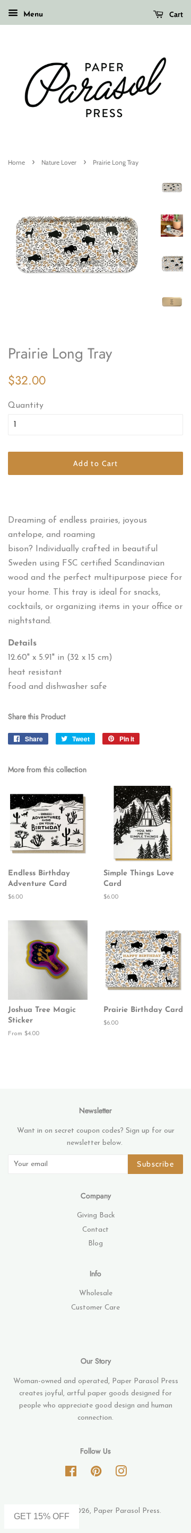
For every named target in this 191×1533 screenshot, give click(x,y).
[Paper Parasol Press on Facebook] (71, 1474)
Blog (95, 1243)
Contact (95, 1229)
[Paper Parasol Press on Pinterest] (96, 1474)
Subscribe (155, 1164)
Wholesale (95, 1293)
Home (16, 162)
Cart (175, 14)
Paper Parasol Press (126, 1511)
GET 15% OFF (42, 1516)
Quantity (26, 405)
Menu (32, 15)
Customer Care (95, 1307)
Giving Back (96, 1215)
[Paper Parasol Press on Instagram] (121, 1474)
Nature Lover (58, 162)
